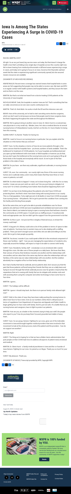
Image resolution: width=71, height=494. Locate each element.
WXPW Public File (31, 479)
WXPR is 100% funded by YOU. (52, 441)
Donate (63, 3)
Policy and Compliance (44, 474)
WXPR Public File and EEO (32, 474)
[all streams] (68, 9)
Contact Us (44, 479)
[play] (5, 9)
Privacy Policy (59, 474)
